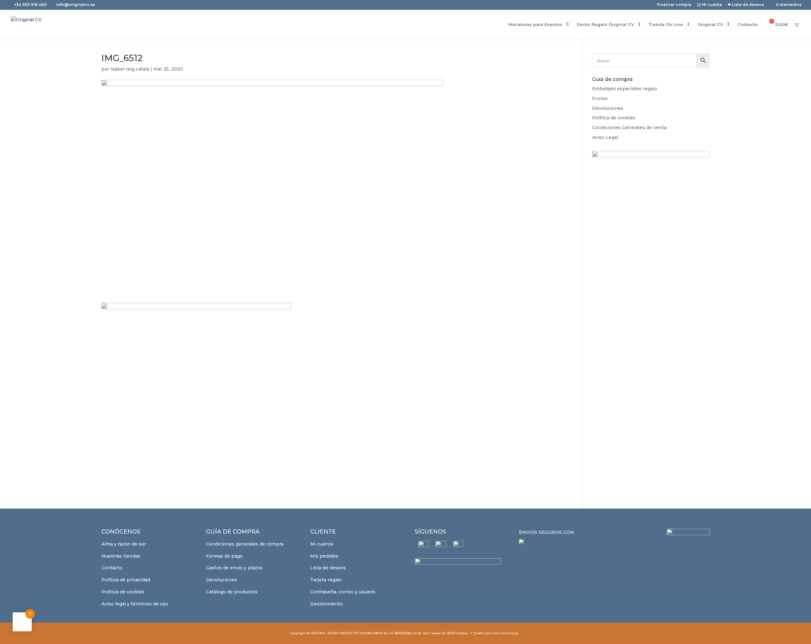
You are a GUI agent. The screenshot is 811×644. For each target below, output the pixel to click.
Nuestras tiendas (120, 556)
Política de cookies (613, 118)
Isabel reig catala (130, 69)
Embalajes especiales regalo (624, 88)
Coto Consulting (505, 633)
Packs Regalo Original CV (605, 24)
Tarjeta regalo (326, 580)
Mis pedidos (324, 556)
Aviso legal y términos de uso (134, 604)
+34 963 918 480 (31, 4)
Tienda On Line (665, 24)
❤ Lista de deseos (746, 5)
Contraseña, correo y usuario (342, 592)
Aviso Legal (605, 137)
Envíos (600, 98)
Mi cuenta (321, 544)
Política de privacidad (125, 580)
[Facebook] (423, 546)
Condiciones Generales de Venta (629, 127)
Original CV (710, 24)
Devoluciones (607, 108)
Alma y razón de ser (123, 544)
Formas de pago (224, 556)
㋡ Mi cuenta (709, 5)
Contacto (748, 24)
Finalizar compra (674, 5)
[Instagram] (440, 546)
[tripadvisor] (458, 546)
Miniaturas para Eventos (535, 24)
